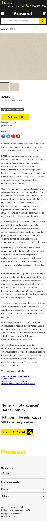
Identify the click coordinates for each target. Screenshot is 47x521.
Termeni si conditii (17, 507)
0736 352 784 (14, 432)
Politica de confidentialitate (12, 510)
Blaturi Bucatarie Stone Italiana (15, 376)
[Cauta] (42, 21)
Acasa (4, 29)
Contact (4, 507)
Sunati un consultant (26, 6)
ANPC (28, 510)
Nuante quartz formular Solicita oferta (18, 383)
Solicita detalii (15, 117)
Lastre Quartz (7, 379)
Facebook (8, 3)
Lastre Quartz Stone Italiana (14, 381)
